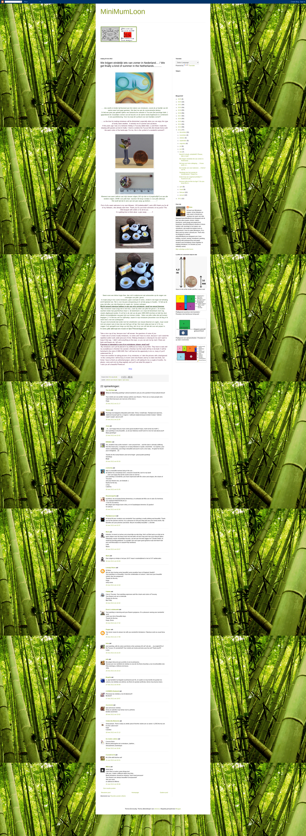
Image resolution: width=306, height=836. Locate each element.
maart (182, 189)
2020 (180, 107)
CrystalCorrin (110, 755)
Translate (192, 65)
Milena (108, 767)
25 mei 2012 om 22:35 (113, 419)
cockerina (109, 468)
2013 (180, 127)
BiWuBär (109, 442)
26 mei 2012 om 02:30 (113, 509)
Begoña (108, 677)
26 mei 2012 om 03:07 (113, 549)
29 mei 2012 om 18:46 (113, 748)
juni (181, 149)
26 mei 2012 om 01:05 (113, 489)
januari (182, 195)
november (183, 135)
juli (181, 146)
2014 (180, 124)
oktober (182, 138)
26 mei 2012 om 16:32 (113, 603)
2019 (180, 110)
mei (181, 152)
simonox (157, 809)
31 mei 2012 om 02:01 (113, 760)
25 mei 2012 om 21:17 (113, 403)
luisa (107, 643)
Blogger (178, 809)
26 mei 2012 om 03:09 (113, 561)
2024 (180, 102)
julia (107, 659)
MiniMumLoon (122, 12)
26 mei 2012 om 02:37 (113, 525)
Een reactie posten (109, 788)
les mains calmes (112, 739)
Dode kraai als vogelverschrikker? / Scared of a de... (190, 177)
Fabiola (108, 591)
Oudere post (164, 792)
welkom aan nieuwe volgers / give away (117, 380)
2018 (180, 113)
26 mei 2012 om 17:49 (113, 637)
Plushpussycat (111, 516)
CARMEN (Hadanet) (112, 691)
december (183, 132)
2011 (180, 198)
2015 (180, 121)
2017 (180, 116)
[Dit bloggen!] (124, 377)
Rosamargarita (111, 496)
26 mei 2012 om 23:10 (113, 671)
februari (182, 192)
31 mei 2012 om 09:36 (113, 784)
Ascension (109, 705)
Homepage (135, 792)
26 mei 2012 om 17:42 (113, 623)
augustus (183, 143)
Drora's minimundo (112, 609)
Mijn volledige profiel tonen (184, 249)
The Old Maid (110, 390)
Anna (107, 426)
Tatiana (108, 410)
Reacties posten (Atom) (118, 796)
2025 (180, 99)
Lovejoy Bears (111, 567)
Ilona (190, 207)
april (181, 187)
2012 (180, 130)
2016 (180, 118)
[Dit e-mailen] (122, 377)
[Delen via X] (127, 377)
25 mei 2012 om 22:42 (113, 435)
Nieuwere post (105, 792)
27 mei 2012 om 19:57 (113, 698)
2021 (180, 104)
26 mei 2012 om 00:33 (113, 461)
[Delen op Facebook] (129, 377)
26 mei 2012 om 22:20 (113, 653)
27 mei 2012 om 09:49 (113, 685)
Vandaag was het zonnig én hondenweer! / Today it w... (188, 173)
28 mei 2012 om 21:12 (113, 732)
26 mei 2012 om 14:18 (113, 585)
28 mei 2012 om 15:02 (113, 714)
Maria (108, 532)
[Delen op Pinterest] (131, 377)
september (183, 140)
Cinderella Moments (113, 721)
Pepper (108, 629)
